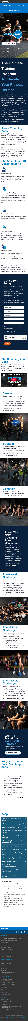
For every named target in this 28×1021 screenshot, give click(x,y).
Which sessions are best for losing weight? (12, 831)
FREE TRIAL (4, 970)
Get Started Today (9, 43)
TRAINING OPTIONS (6, 963)
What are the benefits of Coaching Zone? (11, 819)
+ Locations (4, 973)
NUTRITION (4, 992)
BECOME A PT (5, 942)
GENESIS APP (4, 1011)
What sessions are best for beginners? (13, 824)
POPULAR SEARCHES (7, 956)
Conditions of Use (13, 1017)
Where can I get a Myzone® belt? (11, 858)
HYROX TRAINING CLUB (7, 982)
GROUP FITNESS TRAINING (8, 984)
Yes (8, 331)
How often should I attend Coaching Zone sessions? (12, 870)
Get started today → (12, 752)
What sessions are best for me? (11, 827)
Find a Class (7, 5)
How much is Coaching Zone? (10, 849)
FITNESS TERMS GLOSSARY (8, 972)
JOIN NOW (4, 968)
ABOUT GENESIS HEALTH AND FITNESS (11, 938)
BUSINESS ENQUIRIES (7, 949)
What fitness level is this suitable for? (12, 846)
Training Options (14, 10)
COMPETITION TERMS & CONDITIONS (11, 1006)
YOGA (2, 989)
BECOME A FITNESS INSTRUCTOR (10, 945)
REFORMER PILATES (6, 994)
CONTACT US (4, 954)
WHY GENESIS (5, 962)
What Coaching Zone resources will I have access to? (12, 841)
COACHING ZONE (5, 980)
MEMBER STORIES (6, 1007)
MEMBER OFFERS (6, 1004)
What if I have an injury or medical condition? (11, 875)
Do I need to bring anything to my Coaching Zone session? (11, 865)
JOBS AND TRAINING (6, 947)
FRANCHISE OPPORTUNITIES (9, 940)
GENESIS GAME (5, 1009)
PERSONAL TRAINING (7, 979)
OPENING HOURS (5, 1003)
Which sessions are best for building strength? (12, 836)
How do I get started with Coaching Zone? (12, 853)
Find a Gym (21, 5)
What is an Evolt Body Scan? (10, 861)
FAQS (2, 967)
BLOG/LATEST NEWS (6, 999)
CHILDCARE (4, 987)
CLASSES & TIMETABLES (7, 1001)
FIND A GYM (4, 965)
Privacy (6, 1017)
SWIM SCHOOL (5, 986)
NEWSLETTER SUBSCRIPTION (9, 952)
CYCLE (3, 991)
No (14, 331)
